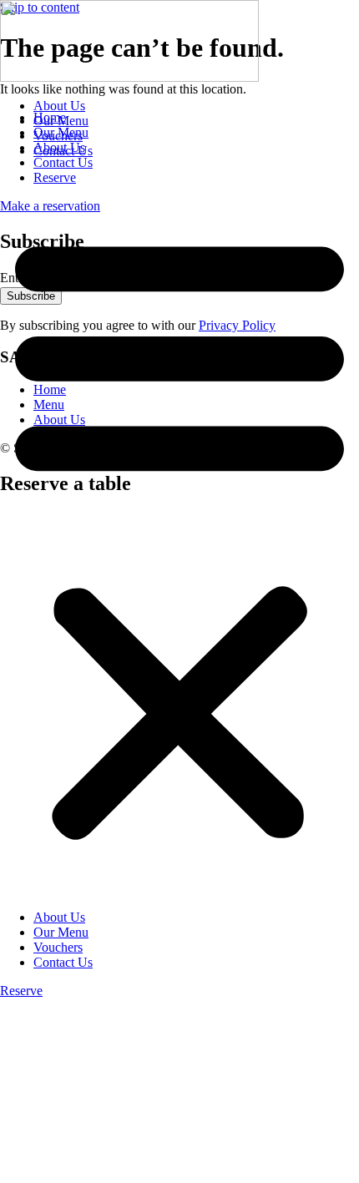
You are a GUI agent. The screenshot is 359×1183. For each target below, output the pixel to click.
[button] (179, 534)
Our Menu (60, 121)
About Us (59, 106)
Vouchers (58, 136)
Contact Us (63, 151)
